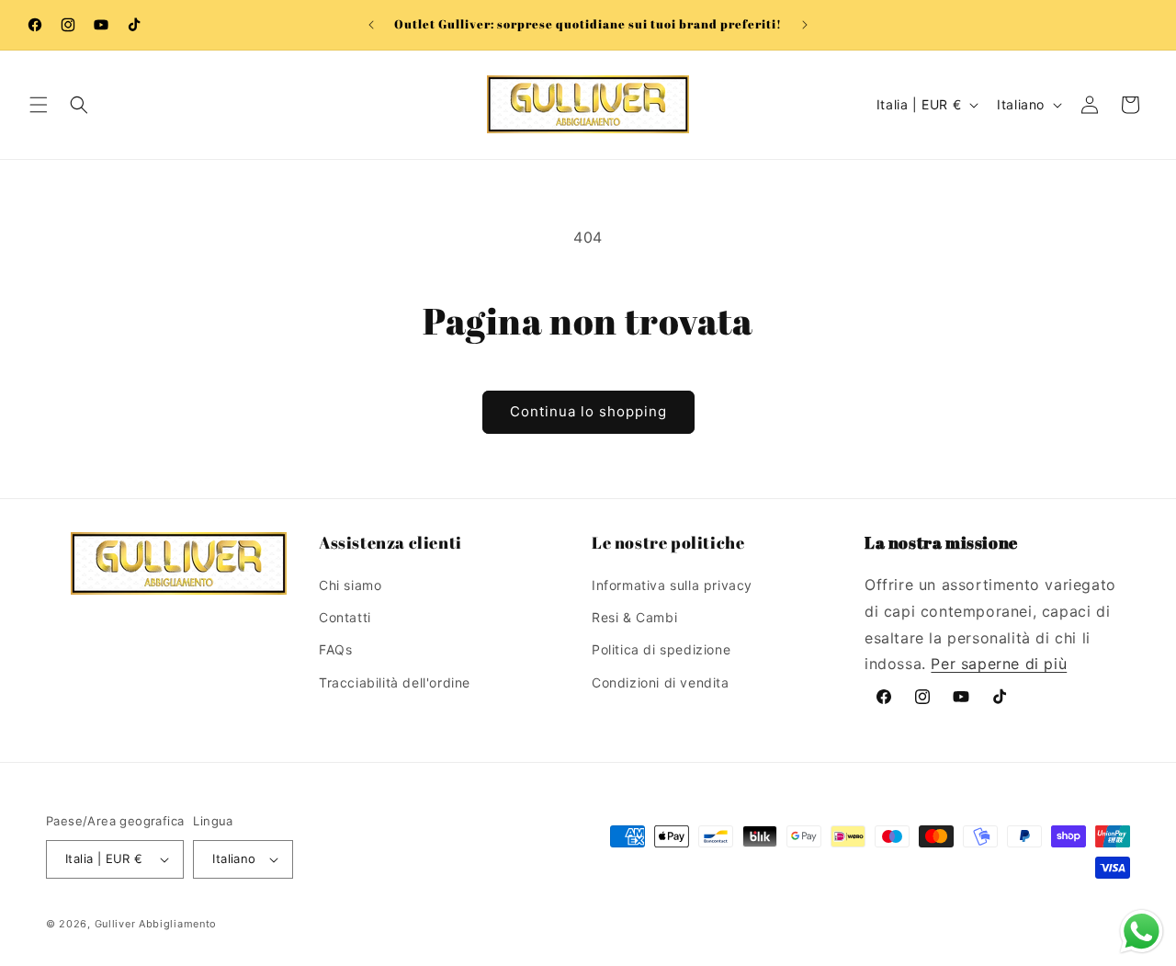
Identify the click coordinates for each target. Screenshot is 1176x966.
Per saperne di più (999, 663)
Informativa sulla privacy (672, 585)
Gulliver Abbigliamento (156, 923)
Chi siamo (350, 585)
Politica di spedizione (661, 649)
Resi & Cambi (634, 617)
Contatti (345, 617)
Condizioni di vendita (660, 682)
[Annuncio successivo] (805, 24)
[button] (38, 105)
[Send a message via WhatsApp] (1141, 931)
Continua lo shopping (588, 411)
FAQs (335, 649)
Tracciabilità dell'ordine (394, 682)
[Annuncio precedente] (371, 24)
